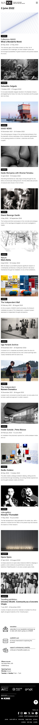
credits (35, 722)
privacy (35, 719)
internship (21, 719)
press (6, 719)
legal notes (28, 719)
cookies (23, 722)
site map (29, 722)
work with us (13, 719)
